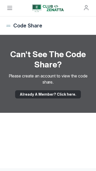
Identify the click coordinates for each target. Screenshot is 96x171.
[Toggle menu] (9, 8)
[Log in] (86, 7)
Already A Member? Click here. (48, 94)
